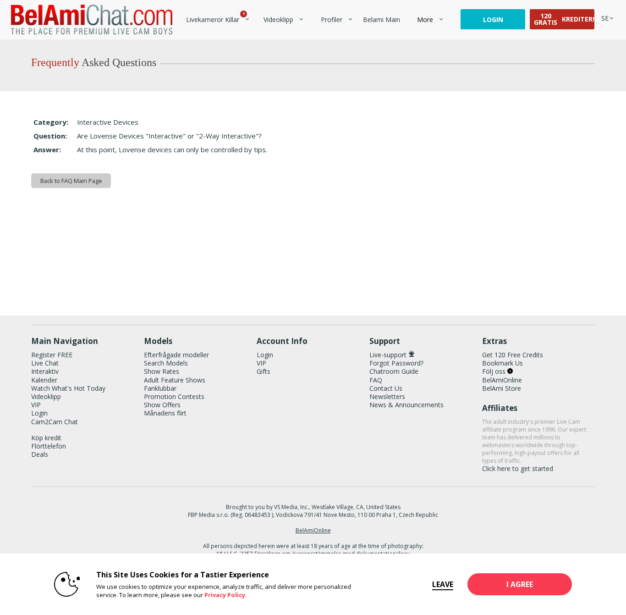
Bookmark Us (502, 363)
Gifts (263, 371)
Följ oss (494, 371)
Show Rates (161, 371)
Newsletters (387, 396)
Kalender (44, 380)
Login (493, 19)
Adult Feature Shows (174, 380)
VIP (36, 404)
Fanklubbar (160, 388)
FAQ (375, 380)
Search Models (166, 363)
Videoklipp (278, 19)
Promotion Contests (174, 396)
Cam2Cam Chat (54, 421)
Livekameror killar (215, 19)
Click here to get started (517, 468)
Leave (442, 584)
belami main (381, 19)
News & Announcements (406, 404)
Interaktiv (45, 371)
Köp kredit (46, 437)
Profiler (331, 19)
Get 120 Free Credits (512, 354)
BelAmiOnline (502, 380)
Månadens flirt (165, 413)
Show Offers (162, 404)
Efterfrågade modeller (176, 354)
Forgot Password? (396, 363)
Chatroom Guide (393, 371)
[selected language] (605, 18)
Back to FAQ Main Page (71, 181)
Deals (39, 454)
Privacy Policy (224, 595)
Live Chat (45, 363)
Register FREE (51, 354)
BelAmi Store (501, 388)
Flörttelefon (48, 446)
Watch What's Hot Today (68, 388)
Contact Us (385, 388)
